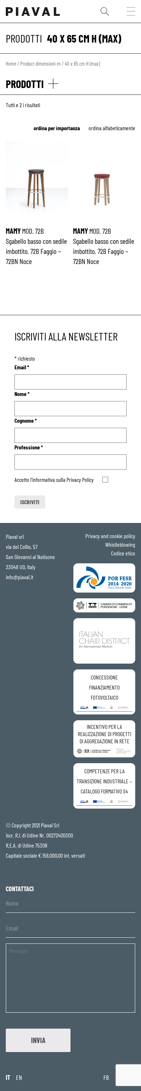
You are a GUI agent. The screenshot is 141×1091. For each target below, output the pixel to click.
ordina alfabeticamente (112, 127)
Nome (22, 393)
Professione (28, 447)
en (19, 1077)
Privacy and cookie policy (110, 535)
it (8, 1077)
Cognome (25, 420)
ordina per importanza (57, 127)
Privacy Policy (80, 479)
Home (11, 63)
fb (106, 1077)
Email (21, 367)
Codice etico (123, 553)
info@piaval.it (19, 576)
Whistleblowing (120, 544)
